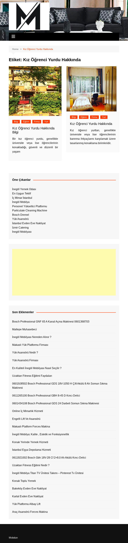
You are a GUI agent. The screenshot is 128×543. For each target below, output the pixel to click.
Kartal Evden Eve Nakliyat (27, 496)
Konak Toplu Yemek (24, 480)
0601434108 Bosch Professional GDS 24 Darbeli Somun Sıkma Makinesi (55, 403)
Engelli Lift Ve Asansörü (26, 418)
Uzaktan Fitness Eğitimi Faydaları (32, 375)
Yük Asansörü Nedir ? (25, 352)
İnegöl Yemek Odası (24, 189)
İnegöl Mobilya (21, 202)
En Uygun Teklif (21, 193)
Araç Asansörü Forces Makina (30, 511)
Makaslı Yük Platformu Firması (30, 344)
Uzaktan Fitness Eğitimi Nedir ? (31, 465)
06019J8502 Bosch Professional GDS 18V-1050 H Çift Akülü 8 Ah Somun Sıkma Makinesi (59, 385)
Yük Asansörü (20, 219)
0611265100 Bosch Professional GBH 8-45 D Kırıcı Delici (46, 395)
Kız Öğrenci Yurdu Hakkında (91, 124)
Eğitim (26, 121)
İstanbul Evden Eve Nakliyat (29, 223)
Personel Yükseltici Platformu (29, 206)
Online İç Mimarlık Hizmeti (27, 411)
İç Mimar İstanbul (22, 197)
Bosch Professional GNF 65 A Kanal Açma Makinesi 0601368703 (50, 321)
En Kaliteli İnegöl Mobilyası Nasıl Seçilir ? (37, 368)
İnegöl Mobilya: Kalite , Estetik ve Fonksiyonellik (40, 434)
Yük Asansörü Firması (25, 360)
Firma (37, 121)
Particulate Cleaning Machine (29, 210)
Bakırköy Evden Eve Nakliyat (29, 488)
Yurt (46, 121)
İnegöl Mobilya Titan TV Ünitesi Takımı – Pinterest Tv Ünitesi (48, 473)
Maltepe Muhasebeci (24, 329)
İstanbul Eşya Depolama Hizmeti (31, 449)
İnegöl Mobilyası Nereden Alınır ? (31, 337)
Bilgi (16, 121)
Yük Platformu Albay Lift (26, 504)
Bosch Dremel (20, 214)
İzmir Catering (20, 227)
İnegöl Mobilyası (22, 231)
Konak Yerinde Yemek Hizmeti (30, 442)
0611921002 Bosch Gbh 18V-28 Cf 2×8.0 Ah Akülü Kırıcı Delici (49, 457)
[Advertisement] (64, 272)
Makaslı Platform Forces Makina (31, 426)
